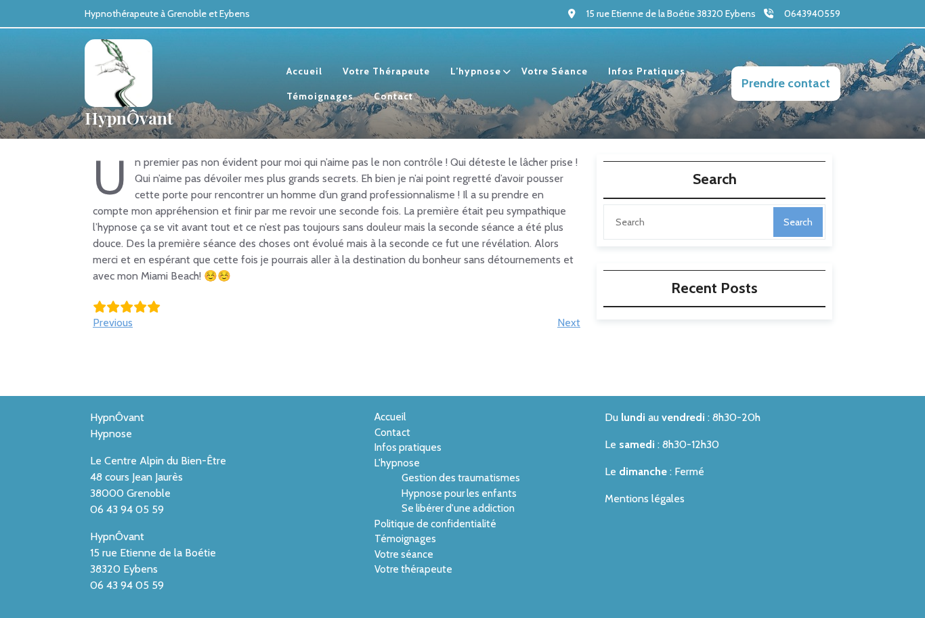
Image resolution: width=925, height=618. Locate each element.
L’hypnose (475, 71)
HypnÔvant (129, 117)
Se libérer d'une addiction (458, 508)
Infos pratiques (646, 71)
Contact (393, 96)
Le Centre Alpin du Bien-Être (158, 460)
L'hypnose (397, 463)
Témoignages (319, 96)
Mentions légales (645, 498)
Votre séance (554, 71)
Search (798, 222)
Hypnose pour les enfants (459, 493)
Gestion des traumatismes (461, 478)
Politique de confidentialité (435, 524)
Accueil (304, 71)
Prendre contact (785, 83)
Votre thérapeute (386, 71)
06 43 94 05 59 (127, 509)
